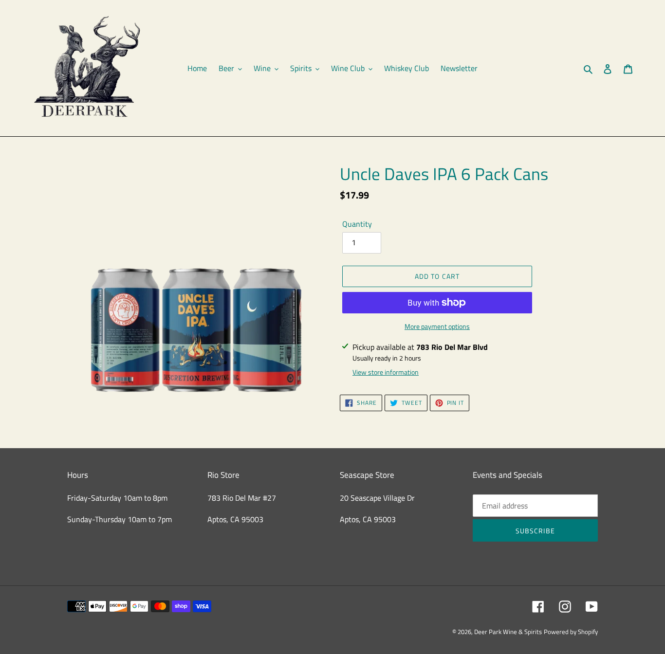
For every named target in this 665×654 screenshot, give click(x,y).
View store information (385, 372)
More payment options (437, 326)
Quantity (357, 224)
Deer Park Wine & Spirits (508, 631)
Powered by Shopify (571, 631)
